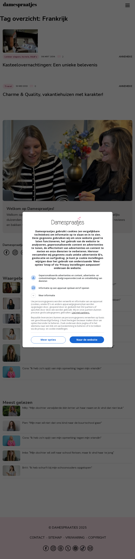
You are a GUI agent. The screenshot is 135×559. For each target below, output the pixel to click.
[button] (67, 295)
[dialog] (67, 279)
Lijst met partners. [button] (81, 312)
